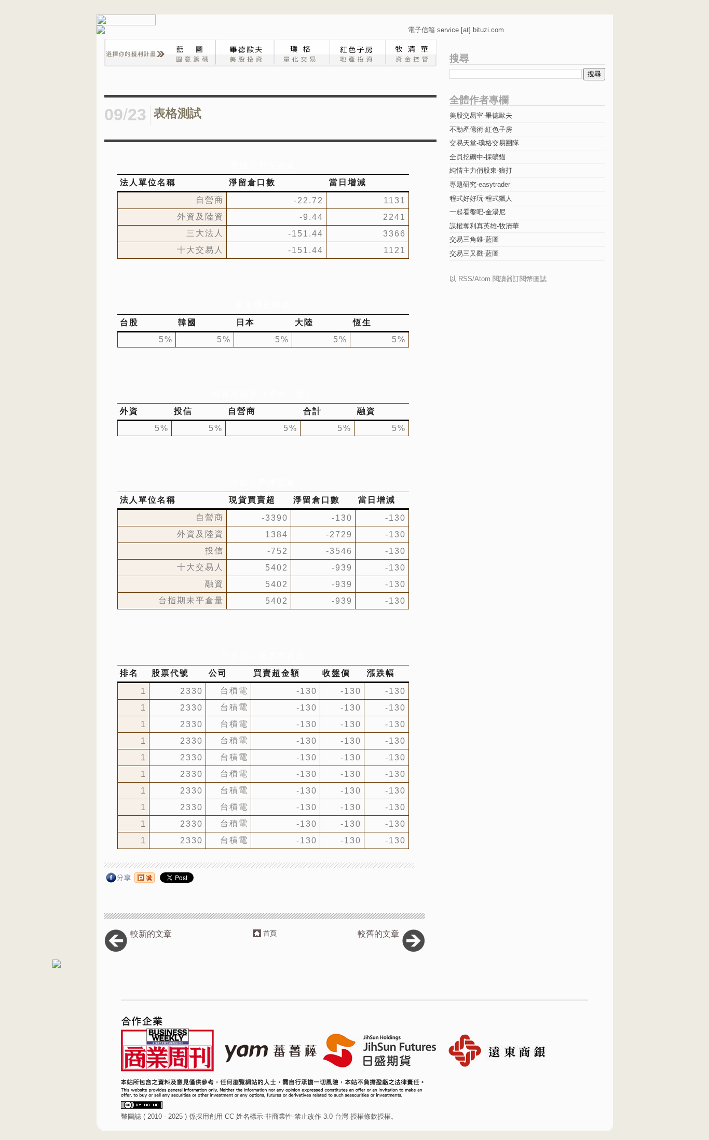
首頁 (270, 933)
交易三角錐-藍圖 (474, 239)
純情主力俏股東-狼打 (480, 170)
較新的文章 (151, 933)
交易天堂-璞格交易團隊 (484, 143)
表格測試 (177, 113)
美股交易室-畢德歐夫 (480, 115)
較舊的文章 (378, 933)
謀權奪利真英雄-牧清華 (484, 226)
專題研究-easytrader (479, 184)
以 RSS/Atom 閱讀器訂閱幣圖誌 (498, 279)
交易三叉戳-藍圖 (474, 253)
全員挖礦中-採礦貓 (477, 157)
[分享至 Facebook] (118, 879)
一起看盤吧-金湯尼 (477, 212)
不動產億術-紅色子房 (480, 129)
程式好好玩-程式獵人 (480, 198)
